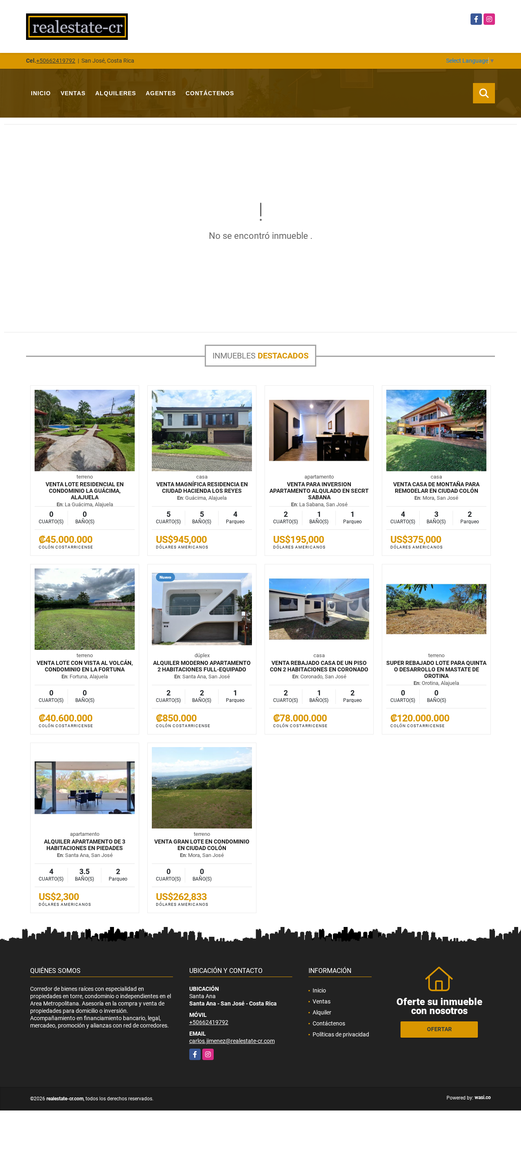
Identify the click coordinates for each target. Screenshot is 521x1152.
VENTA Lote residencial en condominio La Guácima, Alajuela (85, 491)
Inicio (41, 93)
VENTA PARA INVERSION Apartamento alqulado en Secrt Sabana (319, 491)
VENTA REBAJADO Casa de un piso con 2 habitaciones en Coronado (319, 666)
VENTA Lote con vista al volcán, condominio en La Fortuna (85, 666)
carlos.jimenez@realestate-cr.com (232, 1041)
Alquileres (115, 93)
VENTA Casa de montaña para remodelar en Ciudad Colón (436, 487)
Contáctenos (210, 93)
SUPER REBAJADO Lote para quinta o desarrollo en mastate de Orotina (436, 669)
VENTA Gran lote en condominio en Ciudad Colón (202, 844)
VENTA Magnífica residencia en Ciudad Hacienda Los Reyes (202, 487)
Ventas (73, 93)
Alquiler (322, 1012)
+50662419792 (55, 60)
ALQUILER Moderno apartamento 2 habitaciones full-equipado (202, 666)
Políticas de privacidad (341, 1034)
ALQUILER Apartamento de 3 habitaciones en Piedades (84, 844)
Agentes (161, 93)
